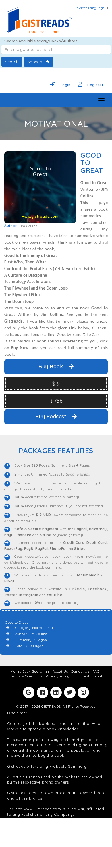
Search (11, 61)
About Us (61, 671)
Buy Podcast (51, 416)
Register (95, 85)
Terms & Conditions (27, 676)
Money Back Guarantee (30, 671)
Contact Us (80, 671)
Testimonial (92, 676)
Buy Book (51, 366)
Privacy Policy (58, 676)
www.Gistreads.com (42, 808)
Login (65, 85)
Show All (37, 61)
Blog (76, 676)
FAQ (96, 671)
